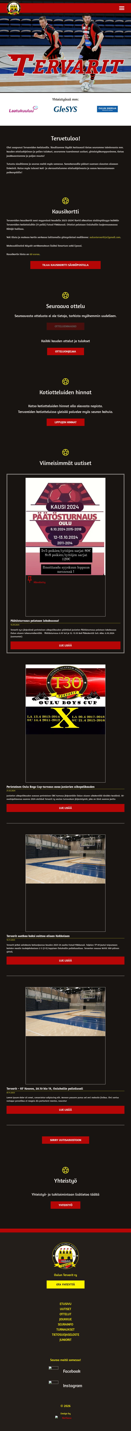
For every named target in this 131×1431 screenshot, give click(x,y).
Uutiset (65, 1309)
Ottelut (65, 1314)
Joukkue (65, 1319)
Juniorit (66, 1340)
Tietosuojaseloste (65, 1335)
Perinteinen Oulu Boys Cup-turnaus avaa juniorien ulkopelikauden (51, 787)
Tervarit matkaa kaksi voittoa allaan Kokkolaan (38, 936)
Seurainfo (65, 1324)
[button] (121, 8)
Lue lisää (65, 645)
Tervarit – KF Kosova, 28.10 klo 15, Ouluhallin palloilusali (45, 1088)
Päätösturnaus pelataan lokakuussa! (35, 621)
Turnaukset (65, 1329)
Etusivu (65, 1304)
